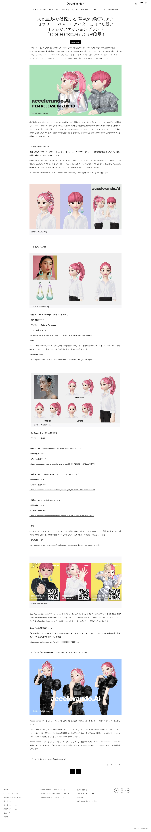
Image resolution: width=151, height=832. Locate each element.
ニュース (7, 813)
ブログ (6, 817)
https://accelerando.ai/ (57, 759)
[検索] (146, 3)
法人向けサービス (10, 801)
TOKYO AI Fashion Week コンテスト (54, 793)
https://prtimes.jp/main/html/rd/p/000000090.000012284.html (54, 642)
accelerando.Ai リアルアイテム (52, 797)
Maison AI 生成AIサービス (14, 797)
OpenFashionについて (12, 793)
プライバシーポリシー (85, 793)
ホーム (6, 790)
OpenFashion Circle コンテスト (52, 790)
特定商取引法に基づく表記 (87, 801)
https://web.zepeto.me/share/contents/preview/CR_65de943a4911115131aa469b (61, 335)
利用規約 (80, 797)
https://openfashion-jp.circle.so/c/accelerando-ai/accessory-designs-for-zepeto (61, 360)
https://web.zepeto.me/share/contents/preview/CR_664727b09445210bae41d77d (61, 464)
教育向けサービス (10, 809)
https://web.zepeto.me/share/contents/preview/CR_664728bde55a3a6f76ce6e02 (62, 490)
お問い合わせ (82, 790)
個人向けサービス (10, 805)
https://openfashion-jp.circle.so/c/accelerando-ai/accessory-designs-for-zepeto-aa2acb (64, 545)
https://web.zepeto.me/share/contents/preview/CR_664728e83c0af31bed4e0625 (61, 516)
